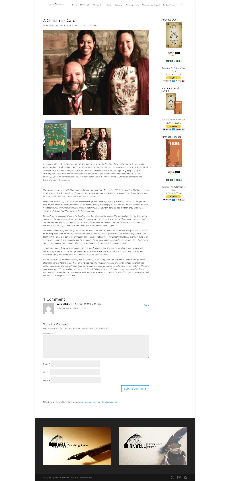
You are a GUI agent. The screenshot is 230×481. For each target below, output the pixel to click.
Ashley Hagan (52, 25)
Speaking (118, 5)
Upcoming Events (132, 5)
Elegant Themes (62, 477)
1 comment (92, 25)
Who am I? (97, 5)
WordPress (87, 477)
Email (46, 372)
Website (46, 380)
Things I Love (79, 25)
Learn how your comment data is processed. (98, 402)
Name (46, 364)
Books (109, 5)
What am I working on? (151, 5)
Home (74, 5)
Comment (48, 333)
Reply (146, 305)
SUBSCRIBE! (84, 5)
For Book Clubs (169, 5)
